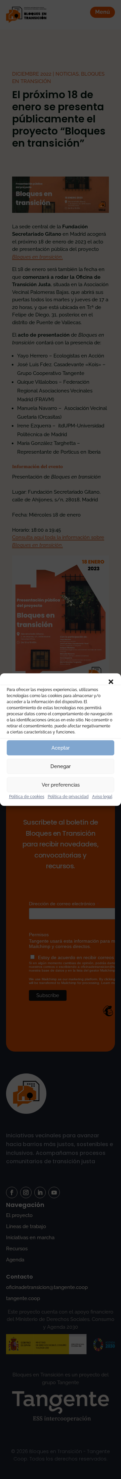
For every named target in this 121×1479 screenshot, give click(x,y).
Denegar (60, 766)
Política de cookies (26, 796)
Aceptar (60, 748)
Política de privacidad (68, 796)
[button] (111, 681)
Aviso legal (102, 796)
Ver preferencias (61, 785)
